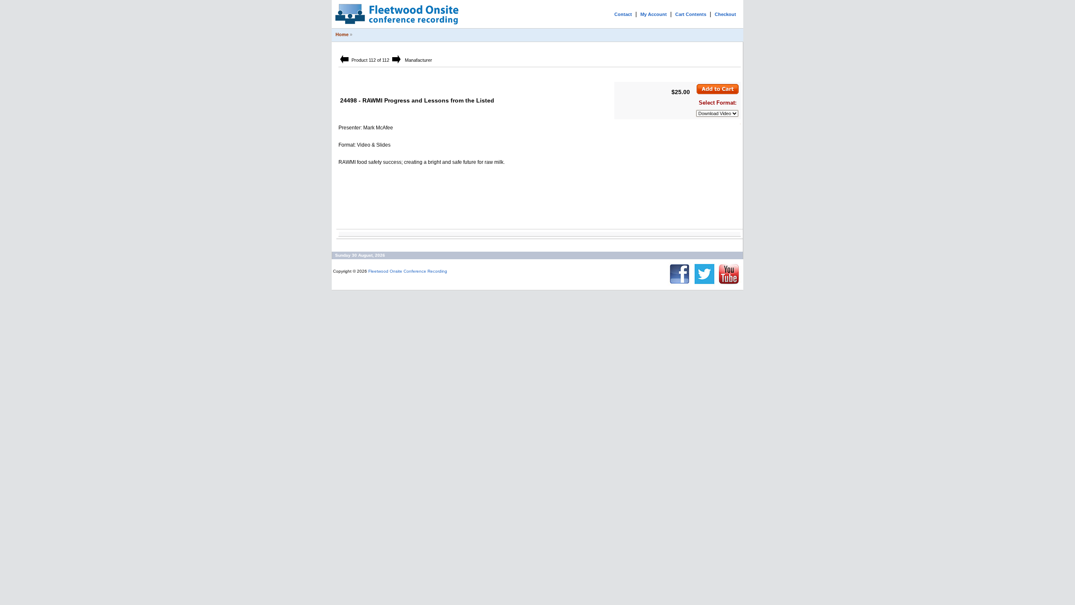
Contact (623, 14)
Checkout (725, 14)
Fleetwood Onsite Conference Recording (407, 271)
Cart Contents (690, 14)
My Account (653, 14)
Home (342, 34)
